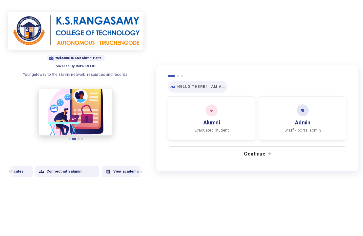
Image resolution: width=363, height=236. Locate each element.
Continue (254, 154)
